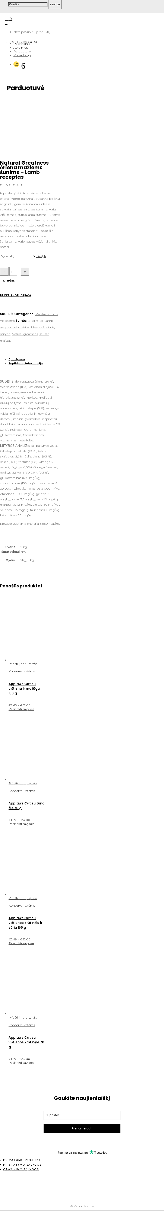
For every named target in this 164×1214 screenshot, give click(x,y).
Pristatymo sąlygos (22, 1164)
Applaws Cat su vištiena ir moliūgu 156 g (24, 689)
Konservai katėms (22, 671)
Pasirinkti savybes (21, 709)
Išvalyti (41, 256)
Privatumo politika (22, 1160)
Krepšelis (12, 41)
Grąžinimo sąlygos (21, 1169)
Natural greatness (25, 334)
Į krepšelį (8, 280)
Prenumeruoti (82, 1128)
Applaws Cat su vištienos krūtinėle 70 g (26, 1042)
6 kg (39, 321)
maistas (23, 327)
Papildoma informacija (26, 363)
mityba (5, 334)
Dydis (4, 256)
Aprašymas (17, 359)
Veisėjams (7, 321)
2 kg (31, 321)
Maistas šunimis (42, 327)
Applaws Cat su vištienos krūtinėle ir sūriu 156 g (25, 923)
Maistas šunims (46, 314)
